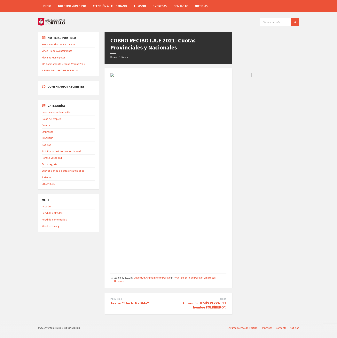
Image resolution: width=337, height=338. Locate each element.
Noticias (201, 6)
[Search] (295, 22)
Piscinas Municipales (54, 57)
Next (223, 298)
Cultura (46, 125)
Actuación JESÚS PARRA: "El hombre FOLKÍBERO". (204, 305)
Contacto (181, 6)
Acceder (47, 206)
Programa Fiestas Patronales (58, 44)
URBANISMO (49, 184)
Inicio (47, 6)
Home (113, 57)
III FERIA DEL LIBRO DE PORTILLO (60, 70)
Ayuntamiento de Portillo (188, 277)
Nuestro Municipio (72, 6)
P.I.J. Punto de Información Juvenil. (62, 151)
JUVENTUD (47, 138)
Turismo (140, 6)
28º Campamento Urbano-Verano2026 (63, 64)
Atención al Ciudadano (110, 6)
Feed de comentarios (54, 219)
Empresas (160, 6)
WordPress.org (50, 226)
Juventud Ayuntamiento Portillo (152, 277)
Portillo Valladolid (52, 158)
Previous (116, 298)
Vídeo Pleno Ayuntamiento (57, 51)
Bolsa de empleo (51, 119)
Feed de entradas (52, 213)
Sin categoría (49, 164)
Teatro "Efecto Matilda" (129, 303)
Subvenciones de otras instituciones (63, 170)
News (124, 57)
